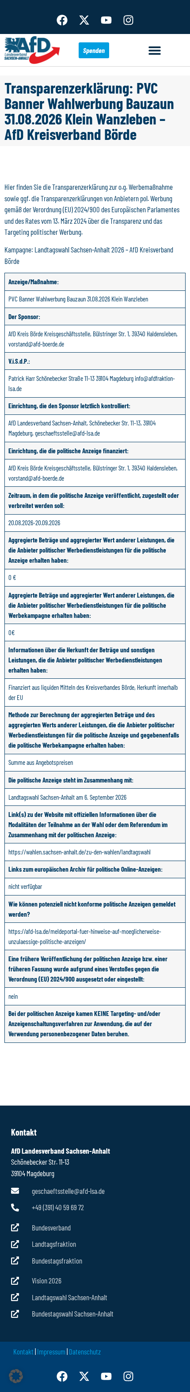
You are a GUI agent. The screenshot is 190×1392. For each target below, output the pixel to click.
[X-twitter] (84, 20)
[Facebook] (62, 20)
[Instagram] (128, 20)
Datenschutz (85, 1351)
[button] (155, 50)
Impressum (51, 1351)
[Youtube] (106, 20)
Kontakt (23, 1351)
